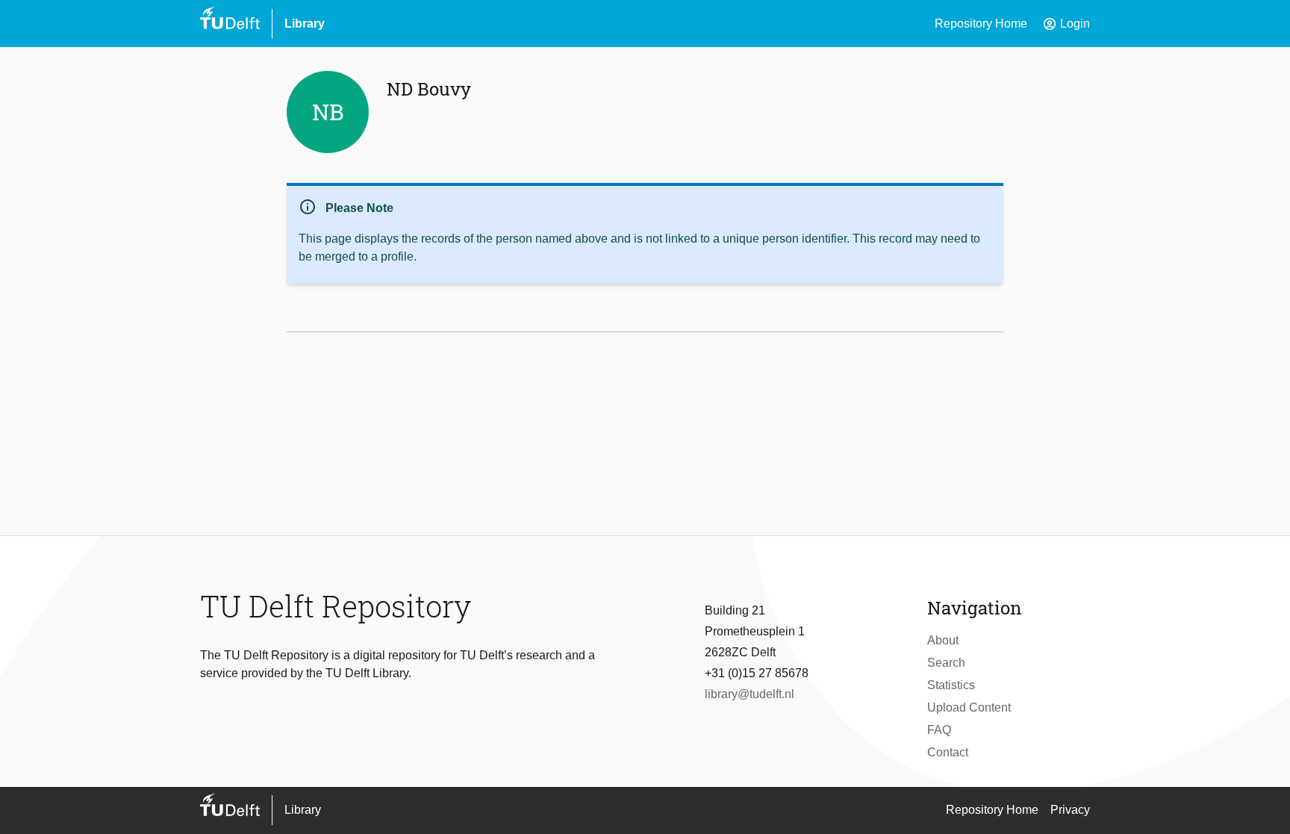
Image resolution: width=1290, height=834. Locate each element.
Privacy (1070, 809)
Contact (947, 752)
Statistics (951, 685)
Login (1066, 24)
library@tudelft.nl (749, 694)
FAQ (939, 729)
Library (304, 23)
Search (946, 662)
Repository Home (981, 23)
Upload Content (969, 707)
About (943, 640)
